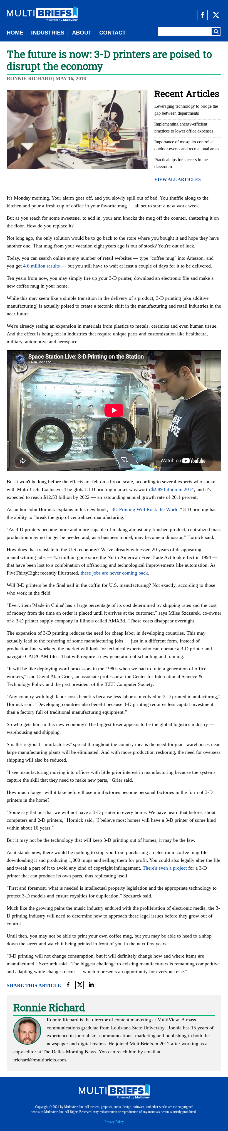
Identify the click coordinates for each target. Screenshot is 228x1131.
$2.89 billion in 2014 (172, 489)
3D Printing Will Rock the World (145, 509)
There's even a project (165, 868)
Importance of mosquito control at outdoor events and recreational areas (186, 145)
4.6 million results (41, 266)
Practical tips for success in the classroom (181, 163)
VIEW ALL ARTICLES (177, 179)
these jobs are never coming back (114, 573)
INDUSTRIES (47, 33)
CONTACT (112, 33)
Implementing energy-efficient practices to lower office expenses (183, 127)
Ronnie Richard (29, 78)
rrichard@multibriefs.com (39, 1060)
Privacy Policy (114, 1122)
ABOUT (81, 33)
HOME (15, 33)
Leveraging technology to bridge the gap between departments (186, 110)
